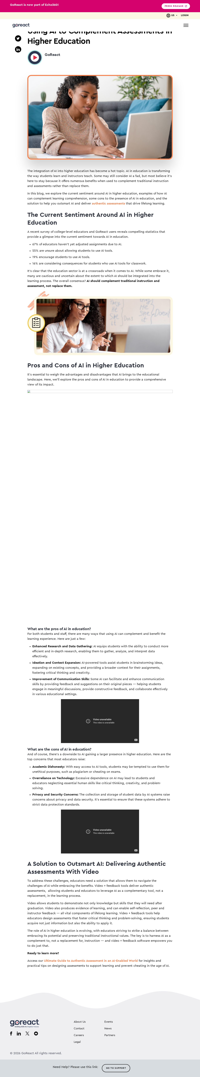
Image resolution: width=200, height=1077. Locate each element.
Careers (79, 1035)
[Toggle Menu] (185, 25)
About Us (80, 1021)
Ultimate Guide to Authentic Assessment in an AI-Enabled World (91, 960)
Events (108, 1021)
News (108, 1028)
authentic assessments (108, 203)
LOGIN (184, 15)
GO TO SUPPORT (116, 1068)
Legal (77, 1041)
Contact (79, 1028)
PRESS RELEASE (174, 6)
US (172, 15)
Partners (109, 1035)
